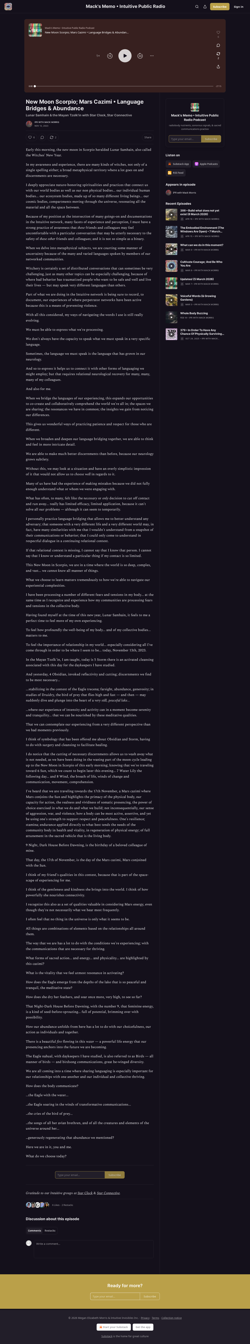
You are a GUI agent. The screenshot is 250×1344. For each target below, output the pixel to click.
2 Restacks (67, 1205)
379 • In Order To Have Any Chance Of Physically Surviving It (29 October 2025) (201, 332)
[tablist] (41, 1230)
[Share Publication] (205, 6)
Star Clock (85, 1193)
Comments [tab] (34, 1230)
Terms (155, 1318)
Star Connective (108, 1193)
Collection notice (171, 1318)
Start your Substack (115, 1327)
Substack (106, 1336)
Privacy (145, 1318)
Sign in (238, 6)
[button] (98, 56)
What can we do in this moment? (201, 245)
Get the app (143, 1327)
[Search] (197, 6)
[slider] (124, 86)
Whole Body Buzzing (194, 313)
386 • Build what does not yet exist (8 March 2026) (199, 212)
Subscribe (220, 6)
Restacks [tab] (50, 1230)
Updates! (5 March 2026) (197, 279)
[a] (171, 215)
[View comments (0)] (218, 45)
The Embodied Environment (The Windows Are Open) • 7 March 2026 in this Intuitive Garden (202, 229)
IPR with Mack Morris (47, 122)
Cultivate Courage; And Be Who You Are (201, 263)
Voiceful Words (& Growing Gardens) (198, 297)
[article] (195, 214)
